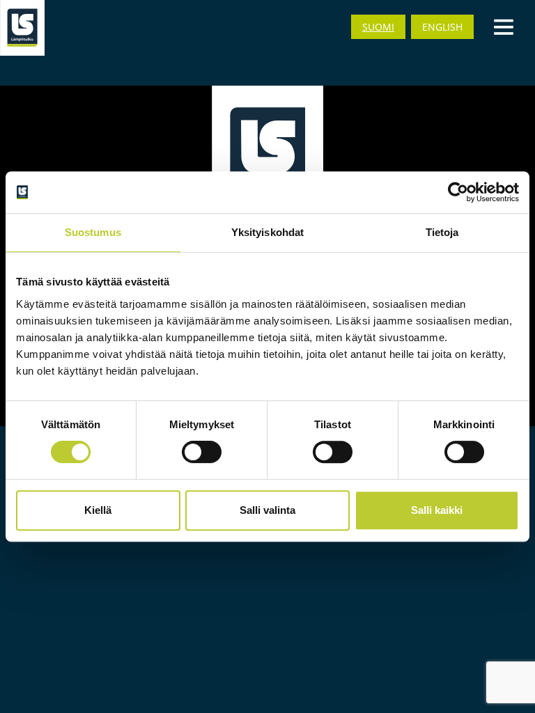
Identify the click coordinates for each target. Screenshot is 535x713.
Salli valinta (267, 510)
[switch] (202, 452)
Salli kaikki (437, 510)
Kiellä (97, 510)
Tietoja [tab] (442, 232)
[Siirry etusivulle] (22, 28)
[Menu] (503, 26)
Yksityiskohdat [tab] (267, 232)
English (442, 26)
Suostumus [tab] (93, 232)
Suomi (378, 26)
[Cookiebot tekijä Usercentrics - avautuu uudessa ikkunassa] (458, 192)
